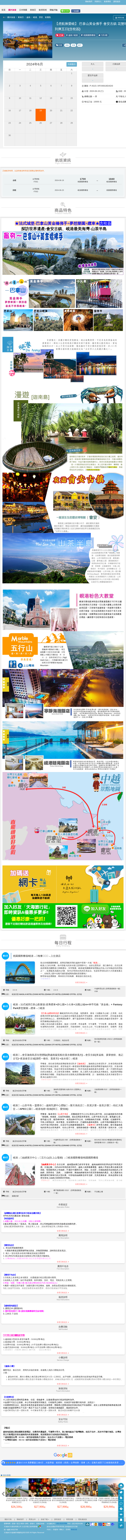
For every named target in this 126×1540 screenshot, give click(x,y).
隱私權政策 (82, 1519)
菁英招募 (69, 1519)
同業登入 (98, 1)
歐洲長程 (43, 10)
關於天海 (8, 1519)
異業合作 (32, 1519)
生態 (73, 45)
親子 (79, 45)
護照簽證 (116, 1)
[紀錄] (121, 1514)
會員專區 (107, 1)
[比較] (121, 1525)
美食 (67, 45)
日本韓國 (23, 10)
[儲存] (121, 1520)
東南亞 (33, 10)
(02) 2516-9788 (61, 1524)
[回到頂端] (121, 1485)
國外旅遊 (12, 10)
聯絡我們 (88, 1)
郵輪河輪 (54, 10)
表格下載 (44, 1519)
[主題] (121, 1492)
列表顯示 (72, 64)
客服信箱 (74, 1529)
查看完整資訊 (80, 982)
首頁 (3, 10)
